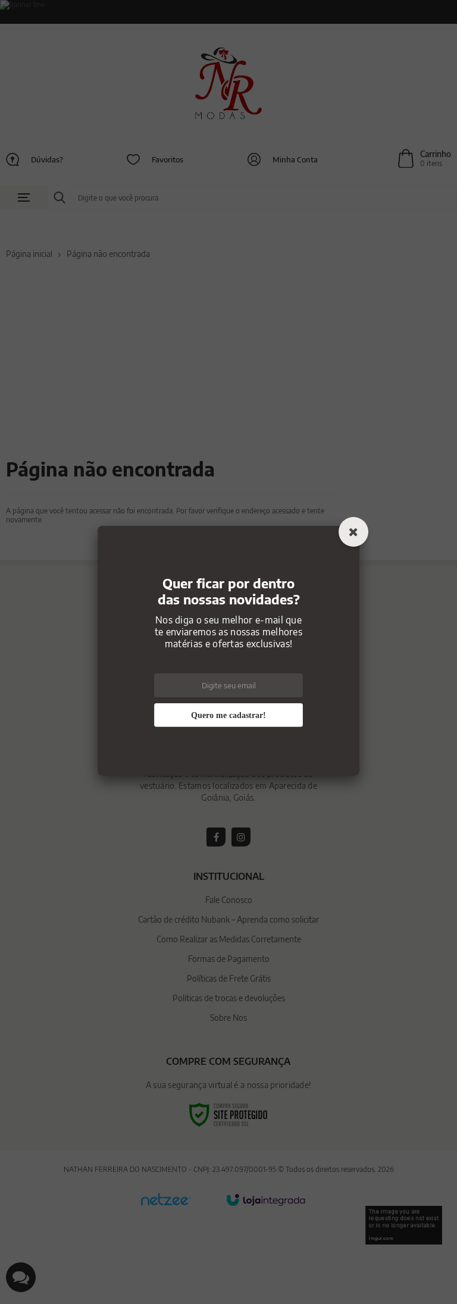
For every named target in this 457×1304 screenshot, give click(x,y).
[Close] (353, 533)
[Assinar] (228, 716)
